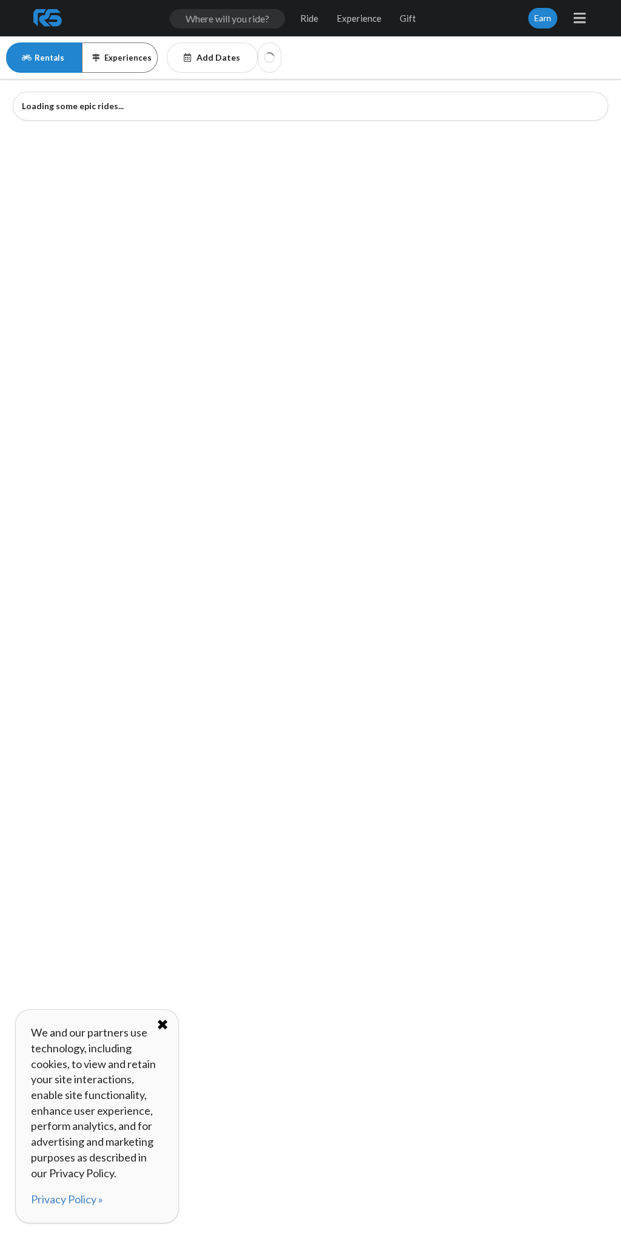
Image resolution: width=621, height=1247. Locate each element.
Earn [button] (542, 18)
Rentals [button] (49, 57)
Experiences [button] (128, 57)
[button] (269, 57)
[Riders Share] (48, 18)
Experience (359, 18)
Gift (408, 18)
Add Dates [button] (218, 57)
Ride (309, 18)
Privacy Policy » (67, 1199)
